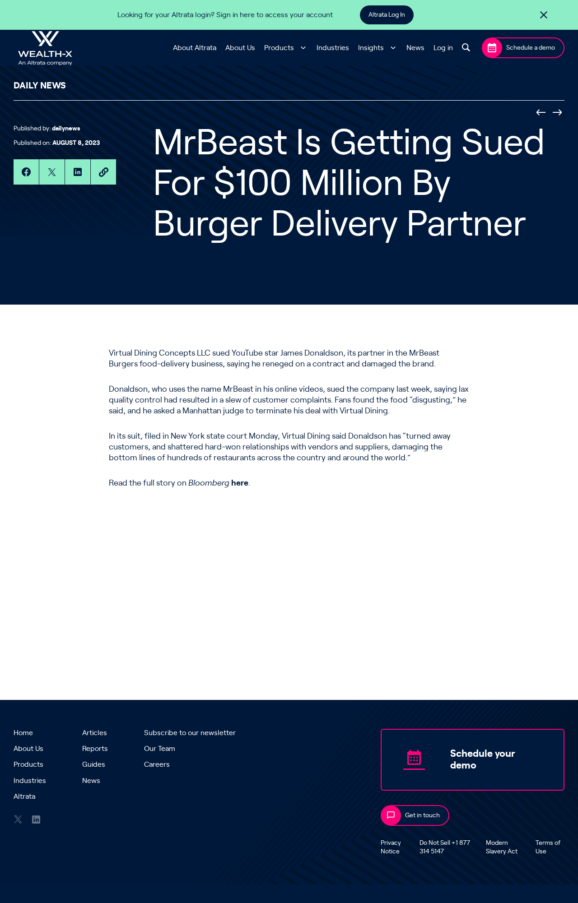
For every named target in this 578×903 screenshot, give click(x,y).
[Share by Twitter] (52, 172)
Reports (95, 748)
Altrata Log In (386, 15)
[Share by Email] (103, 172)
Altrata (24, 796)
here (239, 483)
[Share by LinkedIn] (77, 172)
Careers (157, 764)
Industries (333, 47)
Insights (371, 47)
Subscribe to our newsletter (190, 732)
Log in (443, 47)
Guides (93, 764)
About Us (240, 47)
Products (279, 47)
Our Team (159, 748)
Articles (94, 732)
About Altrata (194, 47)
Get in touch (422, 815)
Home (23, 732)
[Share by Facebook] (26, 172)
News (415, 47)
